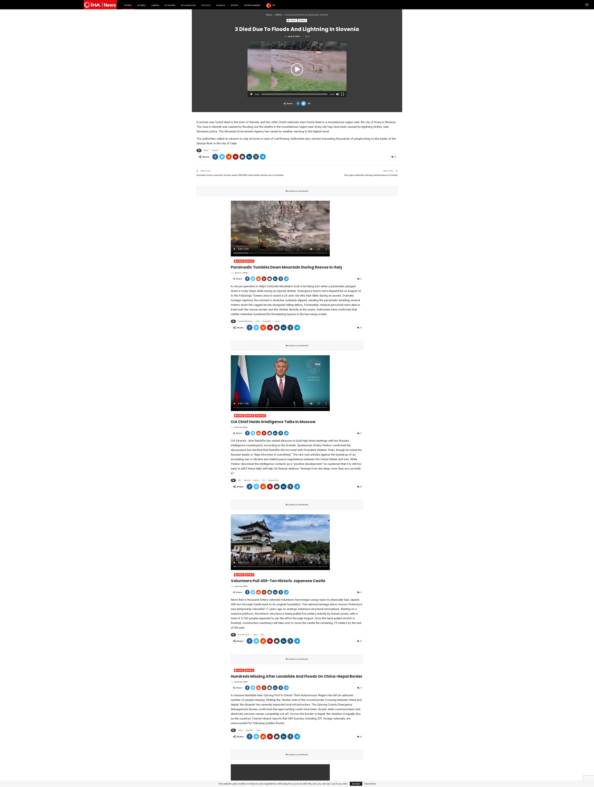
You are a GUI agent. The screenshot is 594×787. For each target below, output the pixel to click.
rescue (277, 321)
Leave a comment (298, 191)
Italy (257, 321)
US (264, 480)
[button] (297, 69)
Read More (370, 784)
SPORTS (235, 5)
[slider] (294, 94)
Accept (356, 783)
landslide (249, 730)
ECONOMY (170, 5)
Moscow (247, 480)
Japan (255, 635)
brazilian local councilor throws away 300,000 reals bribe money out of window (240, 175)
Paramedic (267, 321)
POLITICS (206, 5)
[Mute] (337, 94)
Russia (256, 480)
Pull (262, 635)
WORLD (128, 5)
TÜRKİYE (155, 5)
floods (206, 150)
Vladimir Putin (273, 480)
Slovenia (215, 150)
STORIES (141, 5)
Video (293, 20)
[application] (297, 69)
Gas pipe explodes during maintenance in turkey (371, 175)
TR (273, 5)
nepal (258, 730)
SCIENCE (220, 5)
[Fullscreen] (342, 94)
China (240, 730)
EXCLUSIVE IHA (188, 5)
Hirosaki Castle (243, 635)
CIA (239, 480)
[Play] (251, 94)
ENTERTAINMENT (252, 5)
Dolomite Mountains (245, 321)
